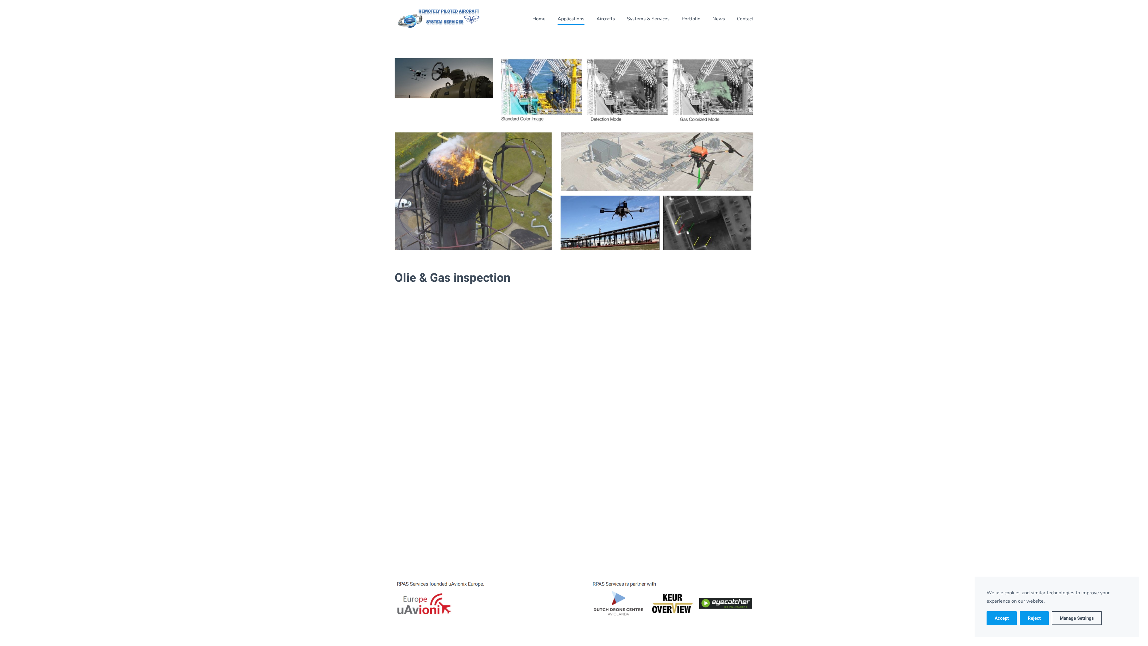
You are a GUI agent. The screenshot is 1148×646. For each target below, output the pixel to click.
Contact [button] (745, 19)
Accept (1002, 618)
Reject (1034, 618)
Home (539, 19)
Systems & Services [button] (648, 19)
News (718, 19)
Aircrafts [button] (605, 19)
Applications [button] (571, 19)
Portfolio (691, 19)
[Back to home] (439, 18)
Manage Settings (1077, 618)
